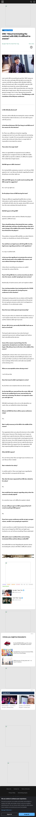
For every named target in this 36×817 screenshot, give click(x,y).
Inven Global (9, 1)
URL (31, 47)
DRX (21, 584)
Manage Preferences (6, 810)
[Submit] (18, 47)
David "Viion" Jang (17, 597)
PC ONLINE (18, 584)
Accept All (26, 814)
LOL (27, 584)
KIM (24, 584)
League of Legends (6, 586)
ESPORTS (8, 584)
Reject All (9, 814)
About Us (8, 789)
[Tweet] (4, 47)
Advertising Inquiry (22, 793)
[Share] (11, 47)
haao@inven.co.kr (17, 592)
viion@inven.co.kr (17, 599)
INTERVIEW (4, 584)
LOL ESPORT (31, 584)
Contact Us (16, 789)
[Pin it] (24, 47)
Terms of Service (26, 789)
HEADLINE (13, 584)
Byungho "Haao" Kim (18, 590)
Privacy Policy (12, 793)
